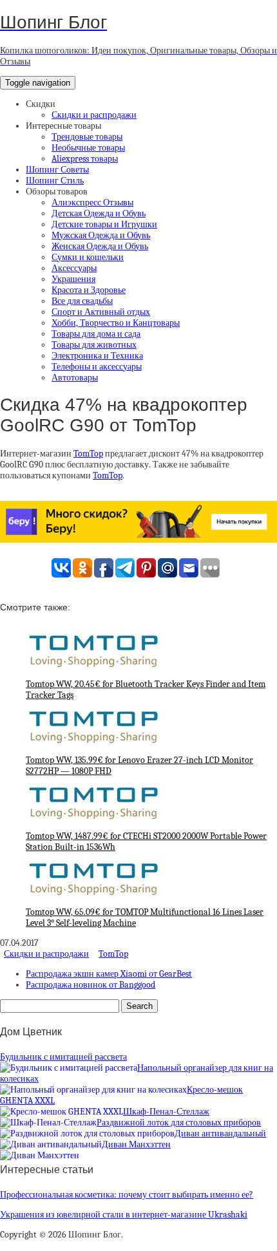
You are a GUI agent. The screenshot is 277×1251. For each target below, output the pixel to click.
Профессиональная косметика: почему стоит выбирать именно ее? (126, 1194)
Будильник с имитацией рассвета (63, 1056)
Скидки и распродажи (94, 114)
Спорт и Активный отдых (101, 311)
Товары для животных (94, 344)
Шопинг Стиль (55, 180)
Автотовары (75, 377)
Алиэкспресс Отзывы (92, 202)
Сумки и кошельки (88, 257)
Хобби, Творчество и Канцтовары (116, 322)
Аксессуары (74, 268)
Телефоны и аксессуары (97, 366)
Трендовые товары (87, 136)
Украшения (73, 279)
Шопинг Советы (57, 169)
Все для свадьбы (82, 301)
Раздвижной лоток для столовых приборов (179, 1122)
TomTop (88, 453)
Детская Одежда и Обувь (99, 213)
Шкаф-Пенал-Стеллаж (166, 1111)
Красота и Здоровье (89, 290)
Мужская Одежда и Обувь (101, 235)
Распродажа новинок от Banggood (90, 984)
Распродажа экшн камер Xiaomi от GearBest (109, 973)
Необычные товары (88, 147)
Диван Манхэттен (136, 1144)
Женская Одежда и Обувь (100, 246)
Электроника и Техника (97, 355)
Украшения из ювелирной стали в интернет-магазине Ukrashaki (123, 1214)
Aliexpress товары (85, 158)
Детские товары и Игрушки (104, 224)
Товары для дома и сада (96, 333)
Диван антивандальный (220, 1133)
